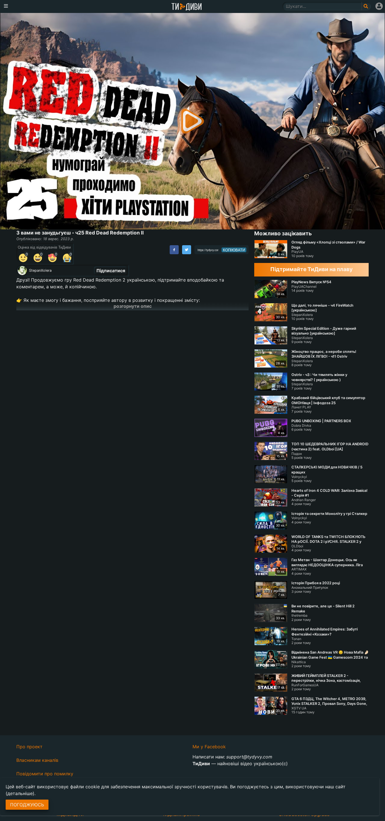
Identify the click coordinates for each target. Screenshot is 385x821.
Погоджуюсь (27, 804)
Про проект (29, 746)
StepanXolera (40, 270)
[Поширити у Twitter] (186, 249)
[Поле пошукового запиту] (366, 6)
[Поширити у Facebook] (174, 249)
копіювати (234, 250)
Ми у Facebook (209, 746)
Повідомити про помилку (44, 773)
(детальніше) (20, 793)
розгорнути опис (133, 306)
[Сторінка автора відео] (22, 270)
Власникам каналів (37, 760)
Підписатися (110, 270)
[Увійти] (379, 6)
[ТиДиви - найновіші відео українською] (186, 7)
